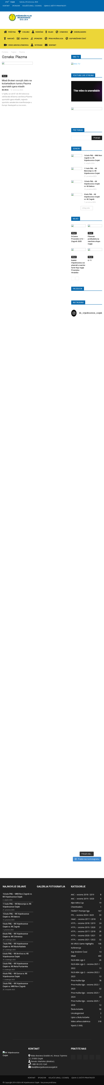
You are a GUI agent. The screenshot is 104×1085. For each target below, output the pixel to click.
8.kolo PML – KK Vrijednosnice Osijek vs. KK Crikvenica (15, 935)
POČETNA (12, 32)
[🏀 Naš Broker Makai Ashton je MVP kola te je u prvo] (76, 659)
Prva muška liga (78, 980)
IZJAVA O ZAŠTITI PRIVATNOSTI (55, 6)
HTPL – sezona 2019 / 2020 (83, 927)
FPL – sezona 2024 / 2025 (82, 915)
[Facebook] (81, 9)
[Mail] (90, 9)
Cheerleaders (76, 907)
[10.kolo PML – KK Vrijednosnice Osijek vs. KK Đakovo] (76, 184)
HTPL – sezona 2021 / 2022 (83, 939)
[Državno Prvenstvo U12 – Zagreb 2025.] (78, 229)
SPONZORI (16, 6)
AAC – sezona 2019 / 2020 (82, 898)
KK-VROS (5, 90)
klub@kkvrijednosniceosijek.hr (44, 1067)
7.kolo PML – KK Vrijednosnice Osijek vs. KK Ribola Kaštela (15, 945)
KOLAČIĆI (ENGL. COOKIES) (31, 6)
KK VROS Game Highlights (82, 943)
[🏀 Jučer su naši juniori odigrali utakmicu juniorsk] (76, 387)
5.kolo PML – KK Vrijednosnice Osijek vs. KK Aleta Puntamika (15, 965)
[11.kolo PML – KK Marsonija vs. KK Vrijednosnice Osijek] (76, 171)
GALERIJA (24, 39)
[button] (98, 32)
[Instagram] (86, 9)
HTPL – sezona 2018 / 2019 (83, 923)
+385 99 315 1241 (39, 1064)
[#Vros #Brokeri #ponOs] (87, 459)
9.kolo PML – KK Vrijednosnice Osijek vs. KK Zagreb (92, 196)
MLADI (50, 32)
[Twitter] (95, 9)
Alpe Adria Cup (77, 902)
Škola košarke (77, 1009)
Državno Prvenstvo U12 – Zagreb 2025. (77, 238)
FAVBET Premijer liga (80, 911)
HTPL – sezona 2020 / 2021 (83, 935)
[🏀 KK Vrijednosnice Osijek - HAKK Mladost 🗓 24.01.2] (87, 341)
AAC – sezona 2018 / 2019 (82, 894)
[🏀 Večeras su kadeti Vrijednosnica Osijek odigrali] (97, 699)
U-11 (90, 260)
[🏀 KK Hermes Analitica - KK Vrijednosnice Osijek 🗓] (87, 826)
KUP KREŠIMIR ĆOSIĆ (77, 39)
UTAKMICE (64, 32)
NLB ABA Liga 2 (78, 960)
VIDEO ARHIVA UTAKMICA (18, 45)
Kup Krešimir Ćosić (79, 952)
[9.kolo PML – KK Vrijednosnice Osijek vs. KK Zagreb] (76, 197)
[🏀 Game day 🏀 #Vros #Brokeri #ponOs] (97, 327)
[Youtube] (99, 9)
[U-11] (95, 253)
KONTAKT (6, 6)
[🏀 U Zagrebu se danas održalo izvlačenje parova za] (97, 525)
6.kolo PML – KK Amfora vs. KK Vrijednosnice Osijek (16, 955)
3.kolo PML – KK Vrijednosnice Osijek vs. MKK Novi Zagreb (15, 984)
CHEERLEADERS (80, 32)
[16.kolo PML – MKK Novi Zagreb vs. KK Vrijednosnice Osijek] (76, 158)
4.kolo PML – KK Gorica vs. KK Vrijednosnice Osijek (15, 975)
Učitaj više (86, 208)
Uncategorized (77, 1013)
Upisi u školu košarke (80, 1017)
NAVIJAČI (10, 39)
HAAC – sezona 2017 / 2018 (83, 919)
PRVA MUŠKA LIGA (56, 39)
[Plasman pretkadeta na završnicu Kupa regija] (95, 229)
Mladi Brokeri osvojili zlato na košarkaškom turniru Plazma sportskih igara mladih (17, 83)
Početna (5, 52)
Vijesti (73, 1025)
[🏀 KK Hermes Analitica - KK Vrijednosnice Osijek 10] (76, 824)
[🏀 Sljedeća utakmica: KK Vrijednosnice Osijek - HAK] (76, 481)
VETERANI (38, 45)
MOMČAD (39, 32)
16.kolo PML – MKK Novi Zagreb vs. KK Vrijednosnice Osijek (93, 158)
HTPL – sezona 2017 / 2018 (83, 931)
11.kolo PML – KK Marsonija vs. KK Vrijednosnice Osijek (92, 170)
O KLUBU (25, 32)
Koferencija (76, 947)
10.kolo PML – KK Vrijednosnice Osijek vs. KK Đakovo (92, 183)
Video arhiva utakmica (80, 1021)
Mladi (4, 76)
